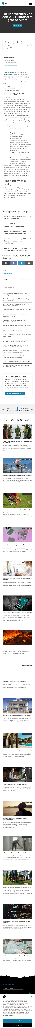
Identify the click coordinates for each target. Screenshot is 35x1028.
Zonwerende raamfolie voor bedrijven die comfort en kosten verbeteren (16, 356)
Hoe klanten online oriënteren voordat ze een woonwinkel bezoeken (17, 579)
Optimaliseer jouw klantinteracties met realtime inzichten (17, 612)
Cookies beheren (17, 1025)
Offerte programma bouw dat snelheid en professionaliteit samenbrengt (16, 346)
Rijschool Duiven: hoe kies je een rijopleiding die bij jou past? (17, 335)
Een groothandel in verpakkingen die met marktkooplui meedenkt (16, 304)
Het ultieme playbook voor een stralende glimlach (15, 955)
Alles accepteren (17, 1020)
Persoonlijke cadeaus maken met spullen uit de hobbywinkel (16, 294)
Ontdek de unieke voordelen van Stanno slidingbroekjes (17, 509)
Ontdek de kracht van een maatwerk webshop (15, 784)
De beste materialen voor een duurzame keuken (15, 852)
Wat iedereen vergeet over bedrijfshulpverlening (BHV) (17, 887)
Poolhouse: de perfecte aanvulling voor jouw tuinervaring (17, 750)
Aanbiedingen (17, 25)
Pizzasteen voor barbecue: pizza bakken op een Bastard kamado (16, 320)
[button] (31, 997)
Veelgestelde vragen (11, 65)
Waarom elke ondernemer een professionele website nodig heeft (16, 922)
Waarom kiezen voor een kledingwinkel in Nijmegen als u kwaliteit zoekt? (16, 351)
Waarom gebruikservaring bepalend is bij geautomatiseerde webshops (13, 544)
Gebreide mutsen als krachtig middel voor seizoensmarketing (16, 315)
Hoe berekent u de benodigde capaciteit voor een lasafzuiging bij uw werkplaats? (17, 340)
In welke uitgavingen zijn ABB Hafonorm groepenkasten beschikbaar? (17, 241)
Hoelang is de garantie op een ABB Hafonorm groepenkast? (17, 232)
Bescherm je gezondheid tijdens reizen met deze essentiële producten (15, 819)
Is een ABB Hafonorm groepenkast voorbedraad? (17, 225)
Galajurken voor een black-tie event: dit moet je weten (17, 310)
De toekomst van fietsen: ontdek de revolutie (14, 681)
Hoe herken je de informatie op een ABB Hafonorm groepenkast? (17, 249)
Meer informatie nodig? (12, 62)
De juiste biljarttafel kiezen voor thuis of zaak (16, 361)
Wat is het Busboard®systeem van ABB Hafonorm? (17, 217)
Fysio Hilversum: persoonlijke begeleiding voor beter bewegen (17, 299)
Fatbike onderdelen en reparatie (13, 331)
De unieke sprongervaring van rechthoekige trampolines (17, 475)
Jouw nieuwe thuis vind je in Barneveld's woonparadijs (16, 715)
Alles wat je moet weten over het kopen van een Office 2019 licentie (16, 365)
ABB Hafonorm (9, 60)
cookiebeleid (17, 1013)
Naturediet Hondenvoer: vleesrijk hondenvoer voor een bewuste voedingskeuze (17, 326)
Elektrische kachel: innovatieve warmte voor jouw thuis (17, 647)
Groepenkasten (8, 72)
